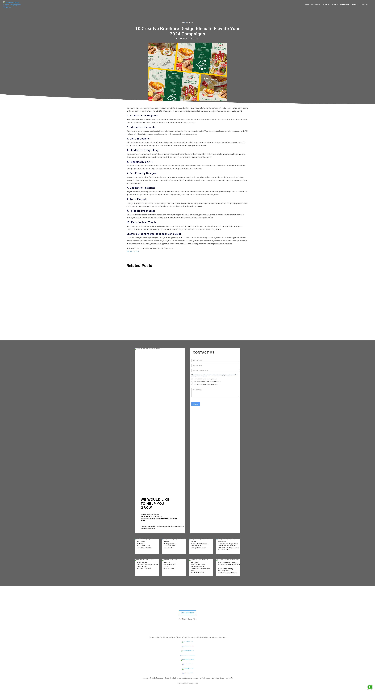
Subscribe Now (187, 613)
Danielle (183, 39)
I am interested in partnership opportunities (205, 384)
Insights (354, 4)
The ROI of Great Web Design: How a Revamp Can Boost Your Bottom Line (161, 318)
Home (307, 4)
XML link (129, 251)
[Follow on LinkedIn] (191, 602)
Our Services (315, 4)
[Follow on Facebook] (186, 602)
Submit (195, 404)
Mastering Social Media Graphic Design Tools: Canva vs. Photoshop (158, 297)
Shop (334, 4)
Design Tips (189, 22)
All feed (136, 251)
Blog (183, 22)
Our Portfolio (344, 4)
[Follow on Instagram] (196, 602)
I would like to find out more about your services (207, 381)
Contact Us (364, 4)
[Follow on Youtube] (180, 602)
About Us (326, 4)
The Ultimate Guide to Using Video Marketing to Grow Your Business (158, 277)
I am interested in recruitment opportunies (205, 379)
